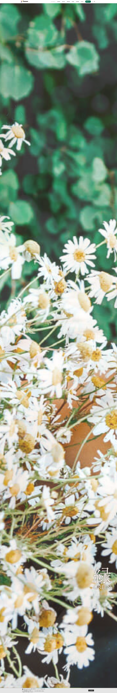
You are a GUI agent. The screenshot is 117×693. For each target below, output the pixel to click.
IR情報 (73, 1)
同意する (91, 690)
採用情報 (77, 1)
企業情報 (58, 1)
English (82, 1)
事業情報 (68, 1)
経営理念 (63, 1)
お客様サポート (88, 1)
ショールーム (53, 1)
